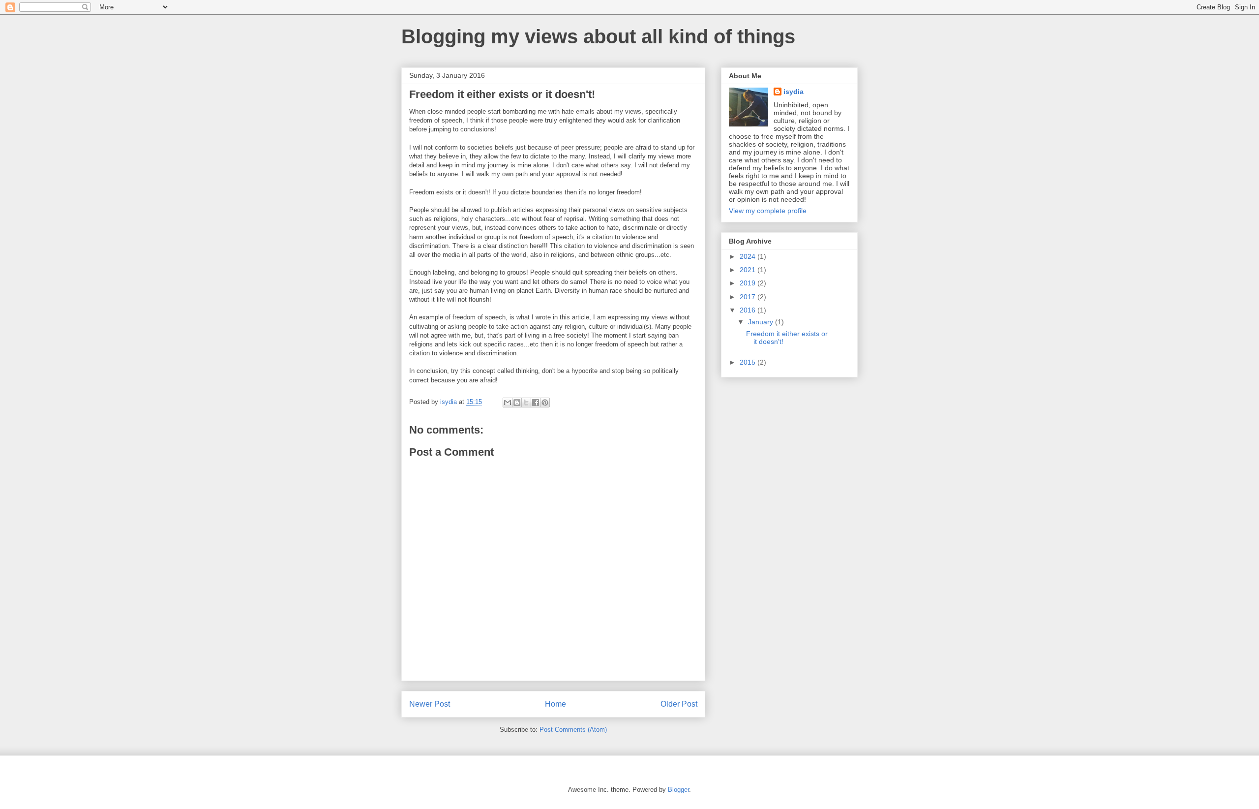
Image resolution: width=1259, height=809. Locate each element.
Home (555, 704)
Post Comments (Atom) (573, 729)
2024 (748, 256)
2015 (748, 362)
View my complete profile (768, 211)
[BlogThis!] (517, 402)
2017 (748, 297)
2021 (748, 270)
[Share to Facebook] (535, 402)
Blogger (678, 789)
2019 (748, 283)
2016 (748, 310)
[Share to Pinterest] (545, 402)
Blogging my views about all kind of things (598, 36)
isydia (793, 91)
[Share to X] (526, 402)
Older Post (678, 704)
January (761, 322)
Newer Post (429, 704)
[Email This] (507, 402)
